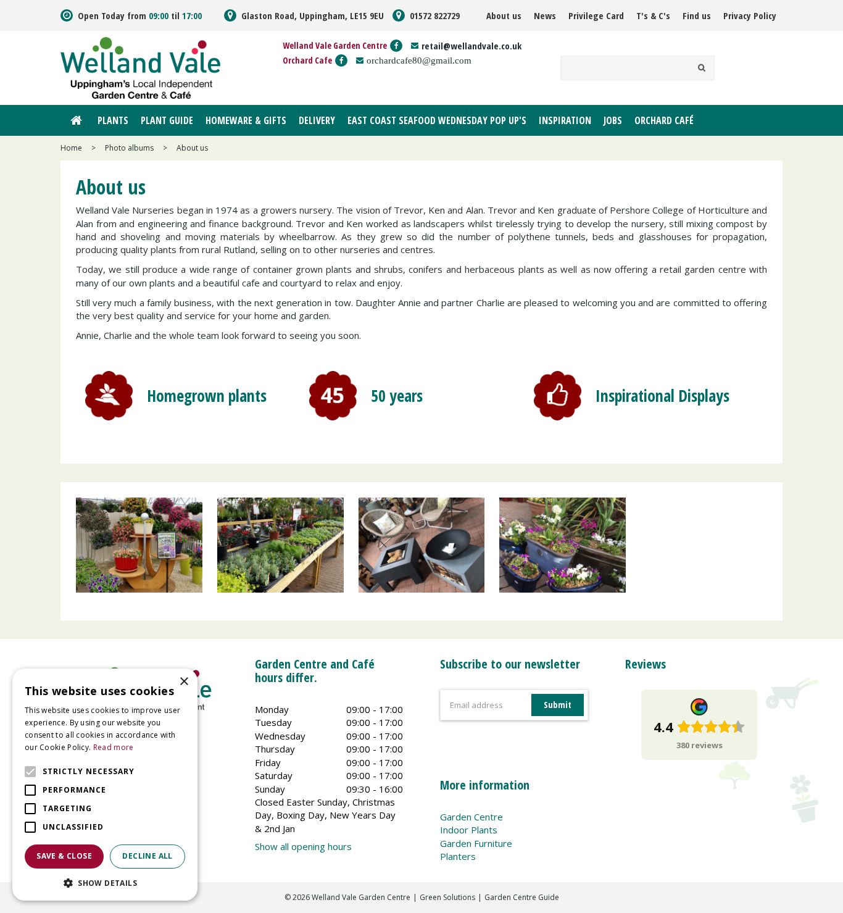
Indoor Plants (468, 829)
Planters (458, 856)
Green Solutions (447, 897)
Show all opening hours (303, 846)
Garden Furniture (476, 843)
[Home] (75, 120)
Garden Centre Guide (521, 897)
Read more (113, 747)
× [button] (183, 681)
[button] (105, 882)
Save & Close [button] (64, 856)
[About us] (139, 551)
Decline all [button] (147, 856)
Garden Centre (471, 817)
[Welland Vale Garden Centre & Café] (140, 66)
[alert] (104, 785)
